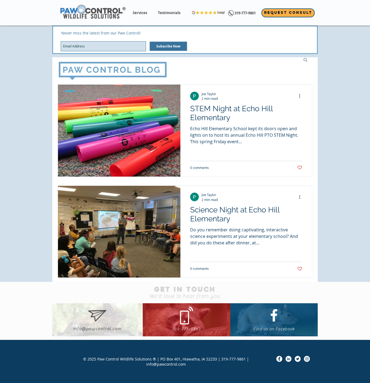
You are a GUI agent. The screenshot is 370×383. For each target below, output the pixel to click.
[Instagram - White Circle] (307, 359)
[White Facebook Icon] (274, 315)
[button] (139, 13)
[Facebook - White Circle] (279, 359)
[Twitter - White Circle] (298, 359)
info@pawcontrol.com (97, 328)
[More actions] (301, 96)
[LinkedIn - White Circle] (288, 359)
